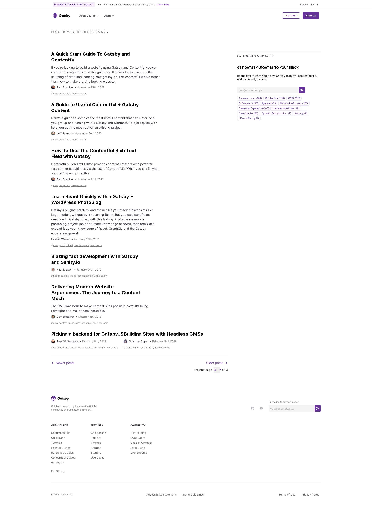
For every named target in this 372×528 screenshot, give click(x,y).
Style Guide (137, 447)
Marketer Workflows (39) (285, 108)
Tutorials (56, 442)
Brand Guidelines (193, 494)
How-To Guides (60, 447)
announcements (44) (250, 98)
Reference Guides (62, 452)
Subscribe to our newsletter (283, 401)
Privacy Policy (310, 494)
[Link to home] (61, 15)
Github (60, 471)
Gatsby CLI (58, 462)
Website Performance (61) (294, 103)
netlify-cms (99, 347)
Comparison (98, 432)
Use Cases (97, 457)
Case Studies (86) (248, 113)
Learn (107, 15)
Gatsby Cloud (66, 245)
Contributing (138, 432)
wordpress (96, 245)
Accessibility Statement (161, 494)
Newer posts (65, 363)
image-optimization (80, 275)
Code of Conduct (141, 442)
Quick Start (58, 437)
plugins (96, 275)
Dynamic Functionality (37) (276, 113)
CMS (55, 93)
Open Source (87, 15)
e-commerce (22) (248, 103)
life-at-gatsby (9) (249, 118)
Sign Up (311, 15)
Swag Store (137, 437)
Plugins (95, 437)
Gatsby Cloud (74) (275, 98)
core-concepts (83, 322)
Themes (96, 442)
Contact (291, 15)
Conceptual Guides (63, 457)
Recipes (96, 447)
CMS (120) (294, 98)
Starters (96, 452)
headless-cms (89, 32)
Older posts (214, 363)
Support (304, 4)
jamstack (87, 347)
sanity (104, 275)
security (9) (300, 113)
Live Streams (138, 452)
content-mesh (66, 322)
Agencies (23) (269, 103)
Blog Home (61, 32)
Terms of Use (287, 494)
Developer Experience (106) (254, 108)
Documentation (60, 432)
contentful (64, 93)
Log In (314, 4)
